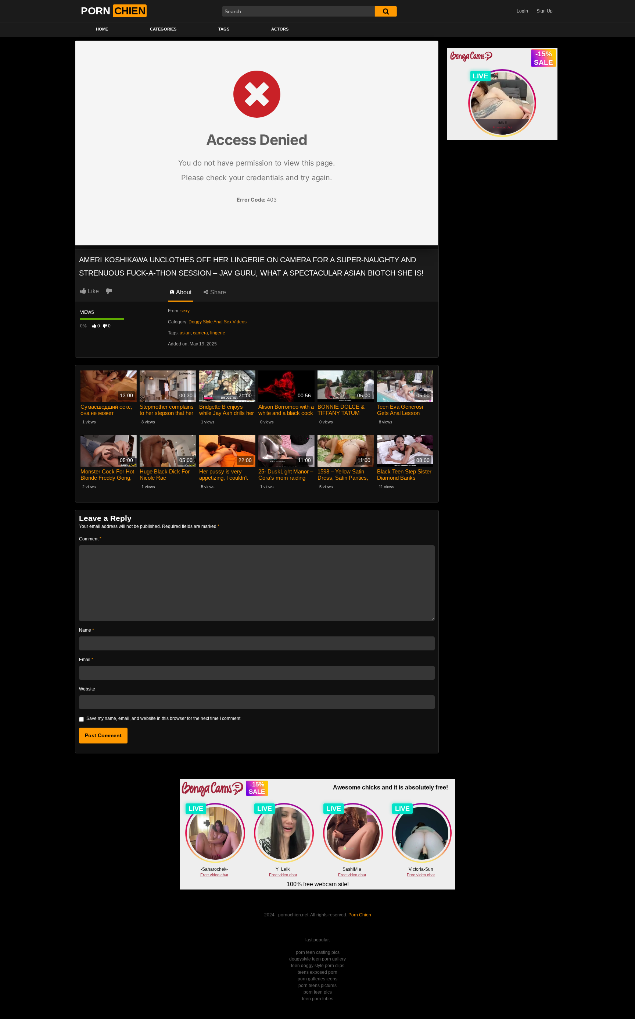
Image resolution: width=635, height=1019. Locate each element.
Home (102, 29)
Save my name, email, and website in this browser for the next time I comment (163, 718)
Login (522, 11)
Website (87, 689)
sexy (185, 310)
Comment (90, 539)
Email (86, 659)
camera (200, 332)
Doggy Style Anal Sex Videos (218, 321)
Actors (279, 29)
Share (217, 292)
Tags (223, 29)
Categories (163, 29)
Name (86, 630)
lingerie (217, 332)
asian (185, 332)
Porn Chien (359, 914)
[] (386, 11)
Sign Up (545, 11)
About (183, 292)
